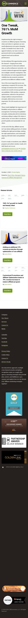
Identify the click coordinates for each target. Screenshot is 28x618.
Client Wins (10, 175)
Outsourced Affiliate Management (12, 177)
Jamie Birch (8, 254)
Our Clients (5, 318)
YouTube (4, 338)
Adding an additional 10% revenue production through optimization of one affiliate (13, 249)
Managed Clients (20, 175)
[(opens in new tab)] (14, 404)
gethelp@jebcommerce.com (10, 148)
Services (4, 322)
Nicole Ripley (16, 172)
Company (4, 314)
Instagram (5, 345)
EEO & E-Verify (6, 362)
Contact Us (5, 325)
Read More (7, 214)
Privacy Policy (6, 351)
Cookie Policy (5, 355)
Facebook (4, 342)
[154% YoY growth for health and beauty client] (14, 197)
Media (3, 329)
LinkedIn (4, 335)
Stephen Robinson (10, 208)
